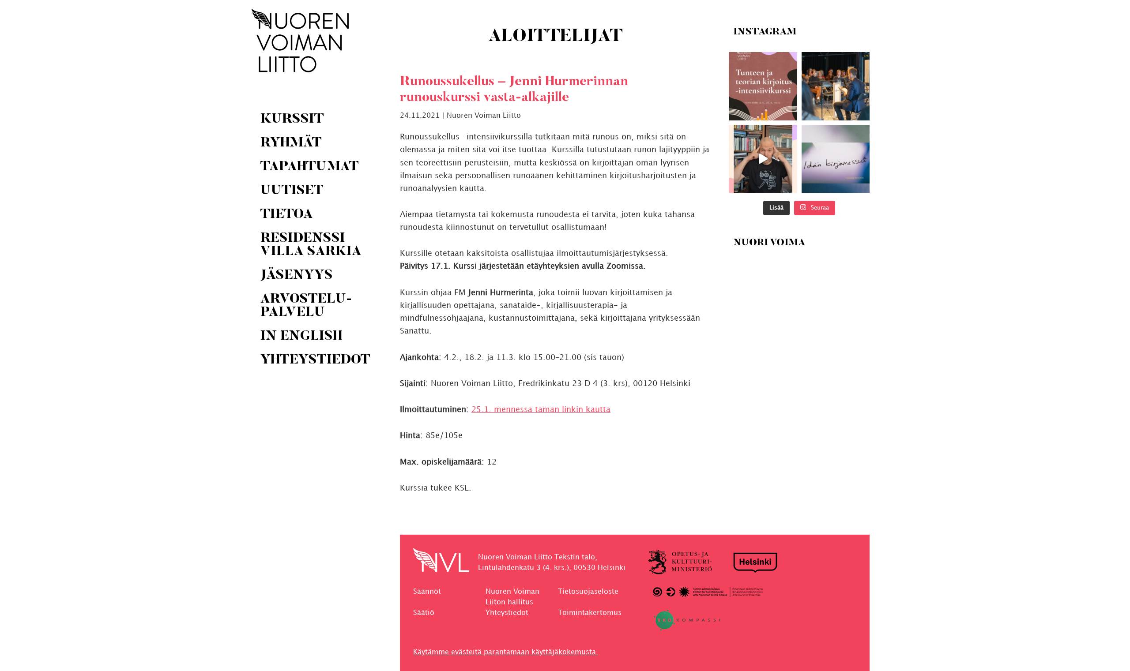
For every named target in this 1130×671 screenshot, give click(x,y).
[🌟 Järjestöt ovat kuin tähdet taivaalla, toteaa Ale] (763, 159)
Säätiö (423, 613)
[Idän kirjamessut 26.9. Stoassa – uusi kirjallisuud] (835, 159)
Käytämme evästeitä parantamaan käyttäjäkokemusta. (505, 652)
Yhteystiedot (507, 613)
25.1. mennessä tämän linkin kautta (540, 409)
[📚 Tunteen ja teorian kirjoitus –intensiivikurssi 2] (763, 86)
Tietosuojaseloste (588, 592)
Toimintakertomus (590, 613)
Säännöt (427, 592)
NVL (300, 40)
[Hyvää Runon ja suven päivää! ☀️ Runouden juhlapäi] (835, 86)
